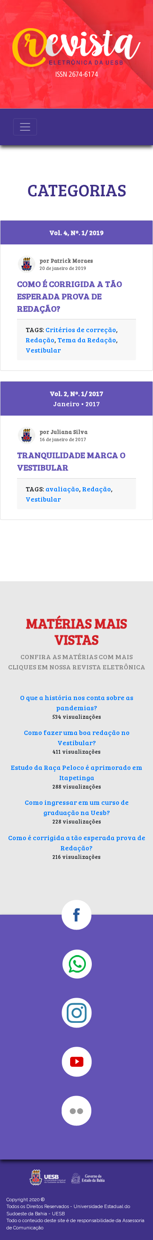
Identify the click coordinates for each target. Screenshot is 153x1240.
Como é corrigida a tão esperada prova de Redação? (69, 296)
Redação (40, 339)
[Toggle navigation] (25, 126)
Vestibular (43, 349)
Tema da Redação (86, 339)
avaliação (62, 488)
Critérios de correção (80, 329)
